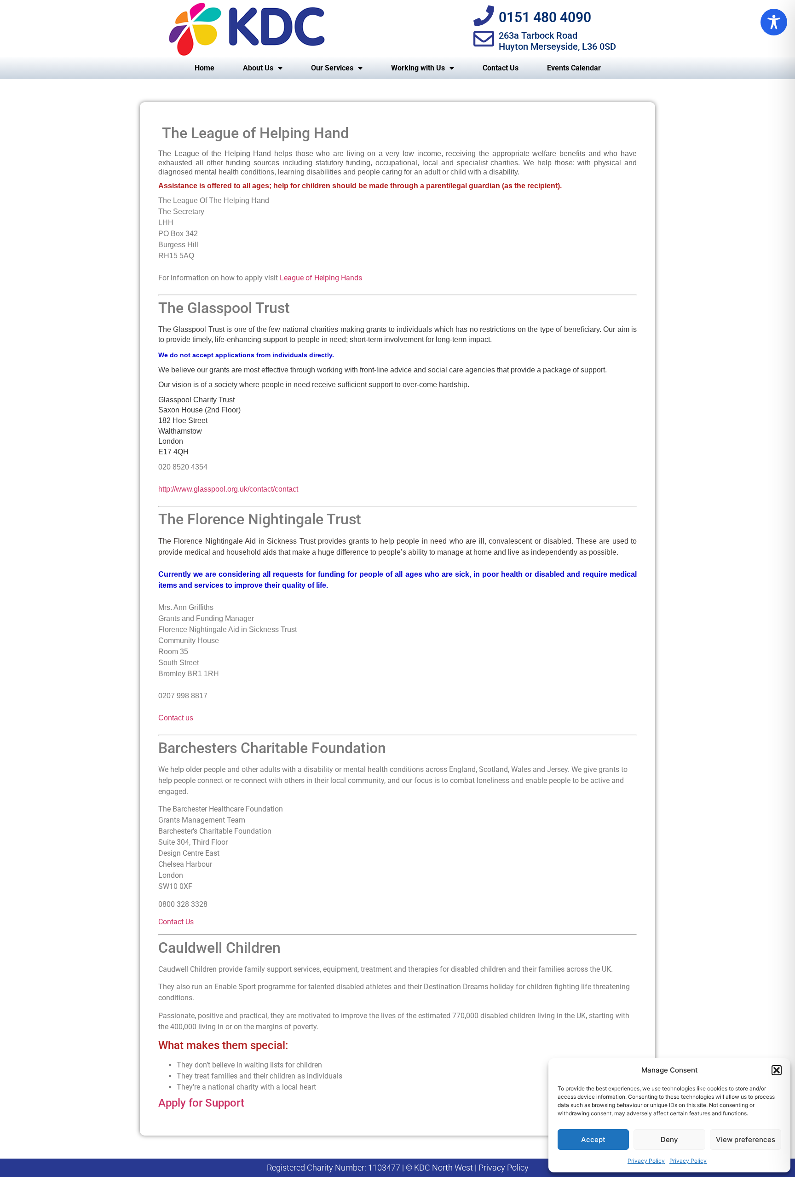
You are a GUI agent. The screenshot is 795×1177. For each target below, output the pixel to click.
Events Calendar (574, 68)
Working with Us (418, 68)
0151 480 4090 (545, 17)
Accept (593, 1139)
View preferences (745, 1139)
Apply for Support (201, 1102)
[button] (776, 1070)
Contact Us (500, 68)
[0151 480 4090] (483, 16)
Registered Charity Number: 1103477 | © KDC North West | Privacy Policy (398, 1167)
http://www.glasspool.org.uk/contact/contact (228, 489)
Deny (669, 1139)
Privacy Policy (646, 1160)
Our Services (332, 68)
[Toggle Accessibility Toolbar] (774, 22)
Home (204, 68)
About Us (258, 68)
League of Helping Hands (321, 277)
